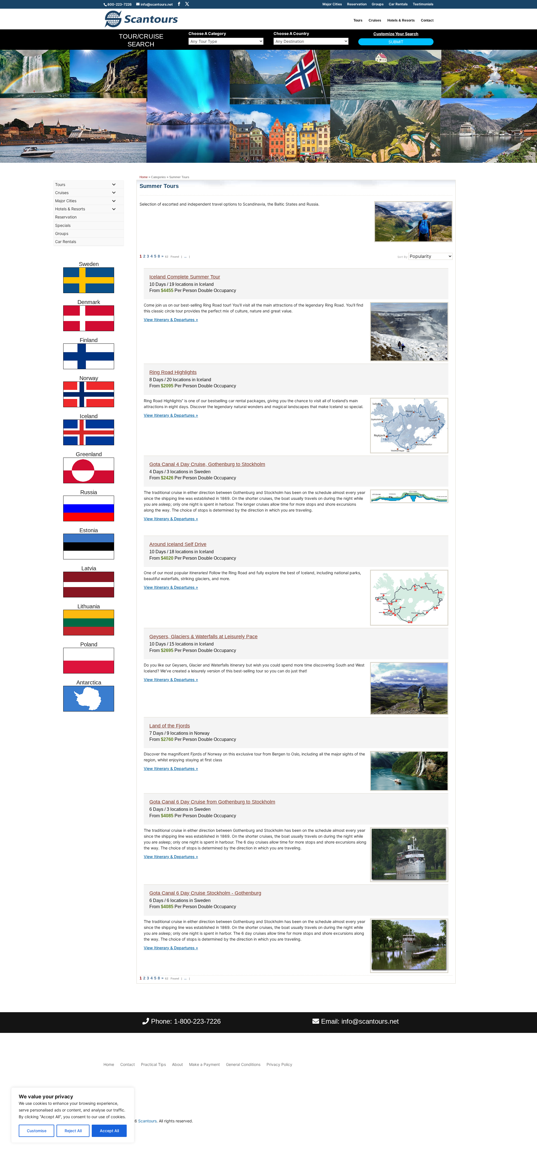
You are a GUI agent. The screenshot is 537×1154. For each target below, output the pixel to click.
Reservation (357, 4)
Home (144, 177)
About (177, 1064)
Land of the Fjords (169, 726)
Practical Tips (153, 1064)
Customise (36, 1130)
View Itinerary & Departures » (171, 319)
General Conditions (243, 1064)
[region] (72, 1115)
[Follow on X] (429, 1122)
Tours (358, 20)
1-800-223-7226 (197, 1021)
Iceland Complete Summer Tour (184, 277)
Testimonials (423, 4)
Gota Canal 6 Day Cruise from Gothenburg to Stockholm (212, 802)
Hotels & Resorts (401, 20)
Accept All (109, 1130)
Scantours (147, 1120)
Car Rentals (398, 4)
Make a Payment (204, 1064)
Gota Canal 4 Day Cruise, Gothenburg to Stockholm (207, 464)
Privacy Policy (279, 1064)
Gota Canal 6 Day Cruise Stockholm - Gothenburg (205, 893)
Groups (378, 4)
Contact (427, 20)
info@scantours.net (370, 1021)
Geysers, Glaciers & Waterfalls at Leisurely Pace (203, 636)
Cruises (375, 20)
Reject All (73, 1130)
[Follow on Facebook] (417, 1122)
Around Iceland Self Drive (177, 544)
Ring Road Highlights (173, 372)
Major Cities (332, 4)
